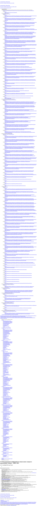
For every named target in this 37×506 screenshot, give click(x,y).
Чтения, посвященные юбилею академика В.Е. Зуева (9, 311)
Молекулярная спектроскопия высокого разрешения (9, 99)
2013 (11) (3, 386)
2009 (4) (6, 309)
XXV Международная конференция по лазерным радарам (9, 314)
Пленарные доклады (15, 37)
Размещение (20, 45)
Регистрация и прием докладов (8, 139)
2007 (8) (6, 166)
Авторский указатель (16, 19)
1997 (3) (6, 180)
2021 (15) (6, 142)
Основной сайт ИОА (4, 9)
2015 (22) (6, 225)
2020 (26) (6, 35)
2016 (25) (6, 289)
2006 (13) (6, 256)
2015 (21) (6, 53)
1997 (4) (6, 276)
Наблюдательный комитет (26, 93)
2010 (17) (6, 242)
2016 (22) (6, 50)
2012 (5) (6, 307)
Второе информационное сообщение (18, 18)
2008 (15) (6, 71)
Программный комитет (15, 32)
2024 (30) (6, 21)
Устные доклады (9, 33)
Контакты (18, 38)
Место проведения (12, 109)
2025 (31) (6, 17)
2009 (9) (6, 163)
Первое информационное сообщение (9, 18)
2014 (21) (6, 228)
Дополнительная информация (13, 12)
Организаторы (25, 26)
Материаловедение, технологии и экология (8, 303)
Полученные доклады (12, 16)
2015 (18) (6, 112)
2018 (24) (6, 43)
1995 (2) (6, 280)
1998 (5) (6, 274)
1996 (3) (6, 278)
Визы (10, 40)
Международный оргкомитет (10, 61)
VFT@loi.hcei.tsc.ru (33, 472)
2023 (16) (6, 138)
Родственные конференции (31, 23)
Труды (23, 16)
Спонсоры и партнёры (25, 29)
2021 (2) (6, 297)
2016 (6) (6, 304)
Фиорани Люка (4, 489)
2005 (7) (3, 420)
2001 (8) (6, 92)
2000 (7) (6, 95)
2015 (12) (6, 153)
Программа (16, 16)
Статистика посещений (4, 501)
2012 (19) (6, 235)
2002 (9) (6, 266)
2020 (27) (6, 208)
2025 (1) (6, 312)
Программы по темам (12, 45)
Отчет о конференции (15, 103)
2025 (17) (6, 135)
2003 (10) (6, 87)
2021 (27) (6, 31)
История (17, 314)
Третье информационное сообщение (27, 18)
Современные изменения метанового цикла (8, 293)
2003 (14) (6, 127)
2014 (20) (6, 56)
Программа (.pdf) (20, 16)
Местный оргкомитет (21, 26)
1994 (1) (6, 282)
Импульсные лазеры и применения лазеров (8, 134)
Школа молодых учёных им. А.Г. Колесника (8, 284)
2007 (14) (6, 75)
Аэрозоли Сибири (27, 502)
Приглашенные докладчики (9, 37)
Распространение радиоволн (6, 288)
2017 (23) (6, 47)
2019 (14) (3, 350)
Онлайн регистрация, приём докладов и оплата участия (25, 189)
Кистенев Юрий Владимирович (6, 479)
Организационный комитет (15, 26)
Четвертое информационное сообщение (12, 199)
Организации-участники (22, 19)
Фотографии (28, 19)
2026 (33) (6, 188)
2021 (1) (6, 300)
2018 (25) (6, 215)
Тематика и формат (12, 101)
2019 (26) (6, 212)
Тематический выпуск (12, 42)
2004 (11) (6, 84)
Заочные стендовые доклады (10, 23)
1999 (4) (6, 178)
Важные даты (8, 16)
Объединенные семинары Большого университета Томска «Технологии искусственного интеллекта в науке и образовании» (18, 10)
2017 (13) (3, 363)
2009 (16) (6, 68)
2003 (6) (6, 173)
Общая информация (7, 12)
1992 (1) (3, 454)
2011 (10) (6, 160)
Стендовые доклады (13, 33)
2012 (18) (6, 62)
